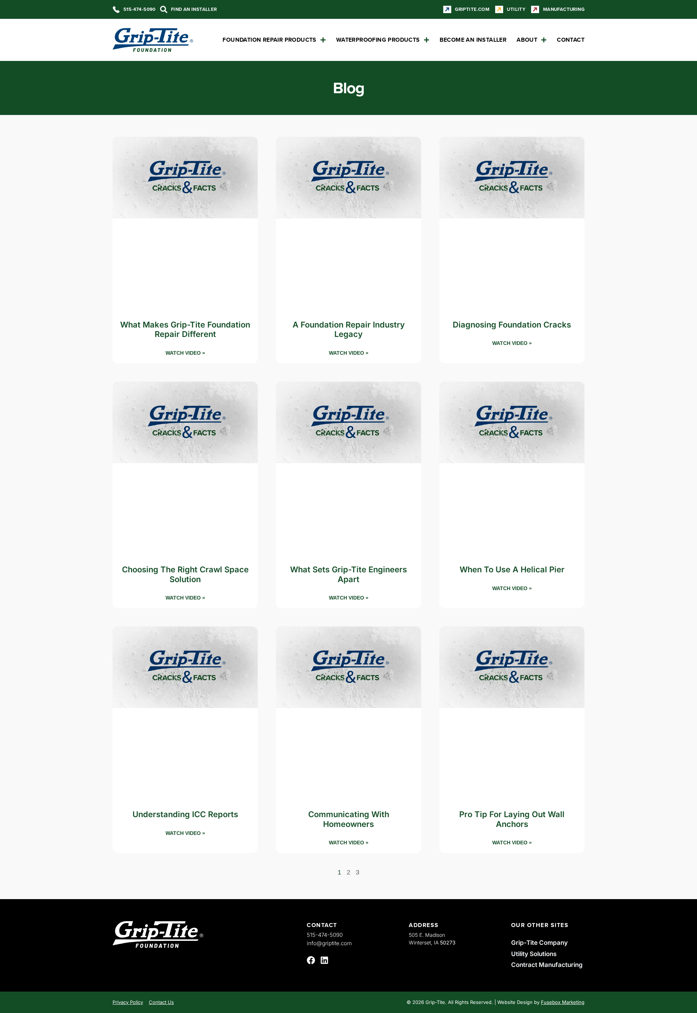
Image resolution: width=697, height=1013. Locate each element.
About (527, 40)
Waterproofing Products (378, 40)
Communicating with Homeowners (348, 819)
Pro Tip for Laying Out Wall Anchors (511, 819)
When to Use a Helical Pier (512, 569)
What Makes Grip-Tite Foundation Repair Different (185, 329)
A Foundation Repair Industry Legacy (349, 329)
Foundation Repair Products (269, 40)
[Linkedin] (324, 960)
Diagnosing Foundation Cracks (512, 324)
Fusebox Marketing (562, 1002)
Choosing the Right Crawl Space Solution (185, 574)
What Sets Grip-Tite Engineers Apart (348, 574)
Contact (570, 40)
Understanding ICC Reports (185, 814)
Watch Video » (185, 353)
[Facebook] (311, 960)
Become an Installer (473, 40)
